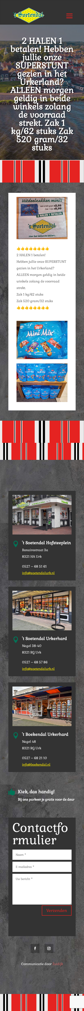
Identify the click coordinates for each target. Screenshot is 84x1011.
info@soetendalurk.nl (38, 573)
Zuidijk (57, 964)
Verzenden (56, 910)
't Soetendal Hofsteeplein (46, 542)
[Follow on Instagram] (48, 948)
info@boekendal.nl (36, 764)
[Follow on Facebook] (35, 948)
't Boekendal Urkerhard (45, 734)
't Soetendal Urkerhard (44, 638)
